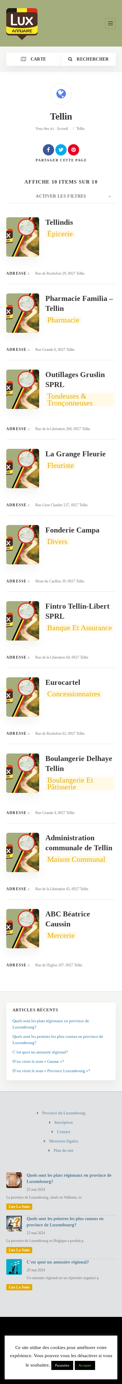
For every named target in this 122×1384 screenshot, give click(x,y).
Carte (37, 59)
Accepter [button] (85, 1365)
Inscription (63, 1122)
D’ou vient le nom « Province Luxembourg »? (51, 1070)
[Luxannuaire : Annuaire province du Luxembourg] (22, 23)
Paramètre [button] (62, 1365)
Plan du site (64, 1150)
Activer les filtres (61, 196)
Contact (63, 1131)
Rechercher (92, 59)
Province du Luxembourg (63, 1113)
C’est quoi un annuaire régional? (40, 1052)
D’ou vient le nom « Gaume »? (38, 1061)
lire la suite (19, 1207)
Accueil (62, 128)
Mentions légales (63, 1141)
